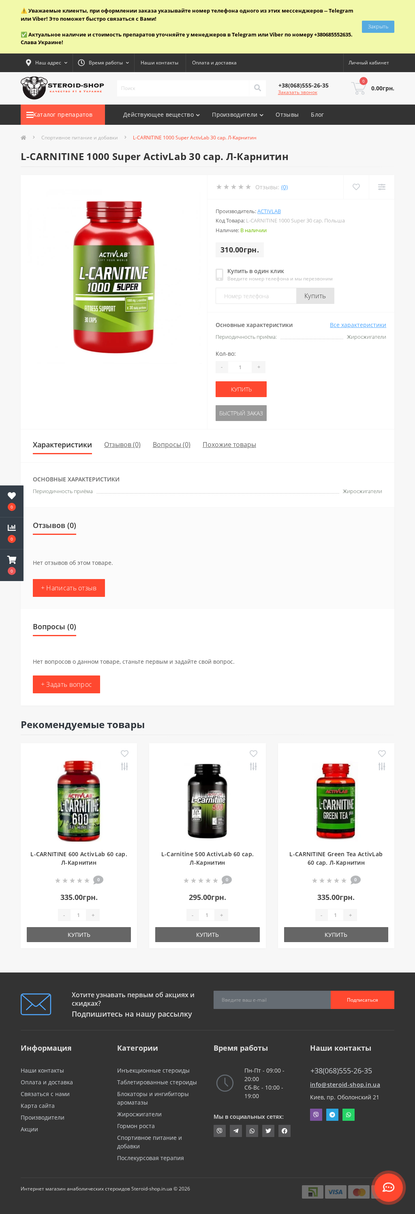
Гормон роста (136, 1126)
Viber (316, 1115)
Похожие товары (229, 444)
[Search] (257, 88)
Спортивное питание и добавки (79, 137)
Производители (42, 1117)
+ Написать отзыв (69, 587)
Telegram (332, 1115)
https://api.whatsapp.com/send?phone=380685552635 (252, 1131)
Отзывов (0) (122, 444)
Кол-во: (226, 353)
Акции (29, 1129)
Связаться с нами (45, 1094)
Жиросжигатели (139, 1114)
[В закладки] (124, 754)
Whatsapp (348, 1115)
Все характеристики (358, 325)
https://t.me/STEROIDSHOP (236, 1131)
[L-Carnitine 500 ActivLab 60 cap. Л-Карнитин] (207, 800)
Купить (315, 295)
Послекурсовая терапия (150, 1158)
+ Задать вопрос (66, 684)
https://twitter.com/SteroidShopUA (268, 1131)
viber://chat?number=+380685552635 (220, 1131)
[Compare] (381, 187)
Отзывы (287, 114)
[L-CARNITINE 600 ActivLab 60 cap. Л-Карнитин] (79, 800)
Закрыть (378, 26)
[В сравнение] (124, 767)
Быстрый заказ (241, 413)
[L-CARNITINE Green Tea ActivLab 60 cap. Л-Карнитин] (335, 800)
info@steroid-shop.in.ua (345, 1084)
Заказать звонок (297, 92)
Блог (317, 114)
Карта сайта (38, 1105)
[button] (12, 565)
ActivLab (269, 211)
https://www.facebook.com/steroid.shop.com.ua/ (284, 1131)
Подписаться (362, 999)
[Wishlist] (356, 187)
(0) (284, 187)
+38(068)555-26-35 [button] (341, 1070)
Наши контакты (159, 62)
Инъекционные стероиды (153, 1070)
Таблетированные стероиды (157, 1082)
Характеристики (62, 444)
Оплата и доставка (214, 62)
